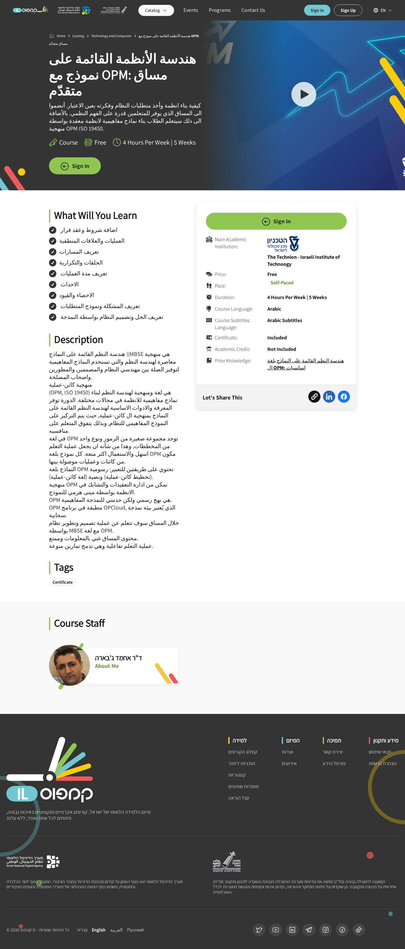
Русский (135, 930)
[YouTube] (275, 929)
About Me (107, 666)
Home (61, 36)
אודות (287, 752)
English (99, 930)
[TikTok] (358, 929)
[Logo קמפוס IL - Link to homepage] (30, 10)
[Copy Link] (314, 398)
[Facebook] (342, 929)
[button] (304, 95)
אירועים (289, 763)
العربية (116, 930)
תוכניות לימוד (241, 763)
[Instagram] (325, 929)
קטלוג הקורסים (242, 752)
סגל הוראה (238, 798)
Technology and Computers (111, 36)
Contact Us (253, 10)
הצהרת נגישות (383, 763)
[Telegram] (309, 929)
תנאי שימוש (380, 752)
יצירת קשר (333, 752)
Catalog (78, 36)
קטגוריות (237, 775)
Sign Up (348, 10)
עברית (82, 930)
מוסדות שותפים (243, 786)
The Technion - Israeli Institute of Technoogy (303, 260)
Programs (220, 10)
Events (190, 10)
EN (383, 10)
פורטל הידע (334, 763)
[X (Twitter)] (259, 929)
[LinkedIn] (292, 929)
